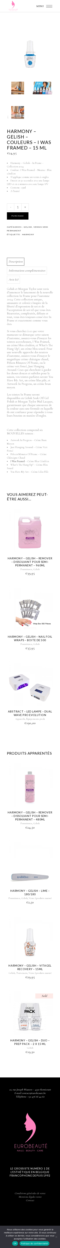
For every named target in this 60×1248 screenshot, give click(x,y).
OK (15, 1243)
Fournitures (26, 569)
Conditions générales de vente (30, 1193)
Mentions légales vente (30, 1196)
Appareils (20, 718)
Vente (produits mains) (40, 898)
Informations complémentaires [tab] (27, 270)
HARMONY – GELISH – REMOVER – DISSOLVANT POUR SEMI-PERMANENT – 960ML (30, 562)
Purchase (18, 216)
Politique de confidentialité (34, 1243)
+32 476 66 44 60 (36, 1096)
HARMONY (28, 234)
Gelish (28, 227)
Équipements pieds (35, 718)
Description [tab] (16, 261)
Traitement (21, 973)
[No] (56, 1236)
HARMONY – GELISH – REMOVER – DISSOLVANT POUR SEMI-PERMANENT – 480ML (30, 816)
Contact (30, 1200)
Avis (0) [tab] (13, 279)
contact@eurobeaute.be (34, 1093)
